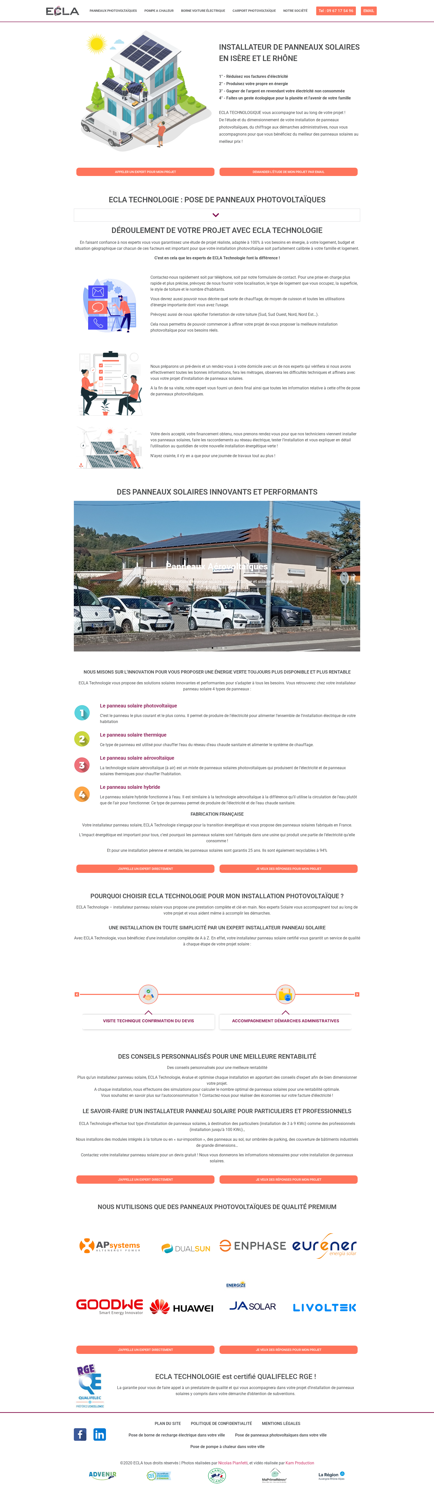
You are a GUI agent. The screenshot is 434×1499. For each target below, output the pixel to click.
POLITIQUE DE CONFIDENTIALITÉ (221, 1423)
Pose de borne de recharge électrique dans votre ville (177, 1435)
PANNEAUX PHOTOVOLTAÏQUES (113, 11)
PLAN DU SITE (168, 1423)
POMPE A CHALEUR (159, 11)
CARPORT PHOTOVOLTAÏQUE (254, 11)
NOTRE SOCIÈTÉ (295, 11)
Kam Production (300, 1463)
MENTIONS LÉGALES (281, 1423)
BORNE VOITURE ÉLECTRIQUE (203, 11)
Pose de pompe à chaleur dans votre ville (227, 1446)
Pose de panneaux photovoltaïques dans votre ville (281, 1435)
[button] (79, 576)
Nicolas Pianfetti (233, 1463)
